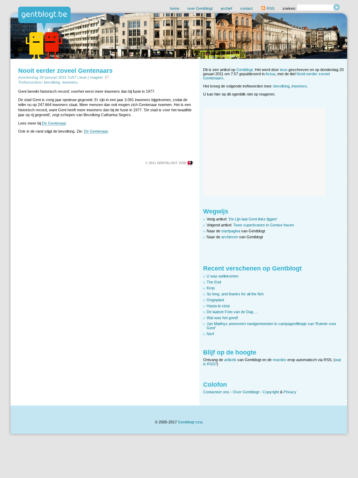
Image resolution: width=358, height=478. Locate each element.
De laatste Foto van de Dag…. (232, 312)
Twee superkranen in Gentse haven (263, 225)
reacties (279, 360)
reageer (96, 77)
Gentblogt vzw (190, 422)
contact (246, 8)
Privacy (290, 392)
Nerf (210, 334)
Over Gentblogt (246, 392)
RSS (270, 8)
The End (214, 282)
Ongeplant (215, 300)
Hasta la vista (218, 306)
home (174, 8)
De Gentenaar (54, 123)
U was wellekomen (222, 276)
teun (83, 77)
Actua (270, 74)
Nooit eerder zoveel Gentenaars (65, 70)
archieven (229, 237)
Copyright (271, 392)
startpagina (230, 231)
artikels (230, 360)
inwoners (70, 82)
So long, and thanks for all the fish (235, 294)
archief (226, 8)
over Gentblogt (200, 8)
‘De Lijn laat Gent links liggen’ (252, 219)
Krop (211, 288)
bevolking (52, 82)
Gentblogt (244, 70)
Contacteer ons (216, 392)
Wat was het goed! (222, 318)
